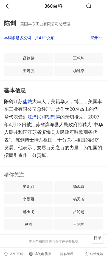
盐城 (27, 101)
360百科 (53, 6)
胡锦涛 (53, 117)
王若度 (28, 70)
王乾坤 (79, 58)
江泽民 (34, 117)
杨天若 (79, 199)
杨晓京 (79, 70)
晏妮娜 (28, 186)
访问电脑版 (43, 254)
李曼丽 (28, 199)
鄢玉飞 (28, 211)
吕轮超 (28, 58)
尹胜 (28, 224)
